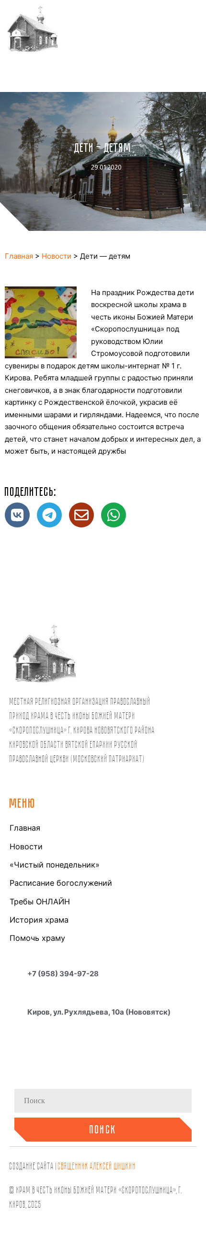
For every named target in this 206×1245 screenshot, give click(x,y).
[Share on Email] (81, 515)
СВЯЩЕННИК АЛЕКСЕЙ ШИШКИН (97, 1166)
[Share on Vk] (17, 515)
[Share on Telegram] (49, 515)
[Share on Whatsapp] (113, 515)
